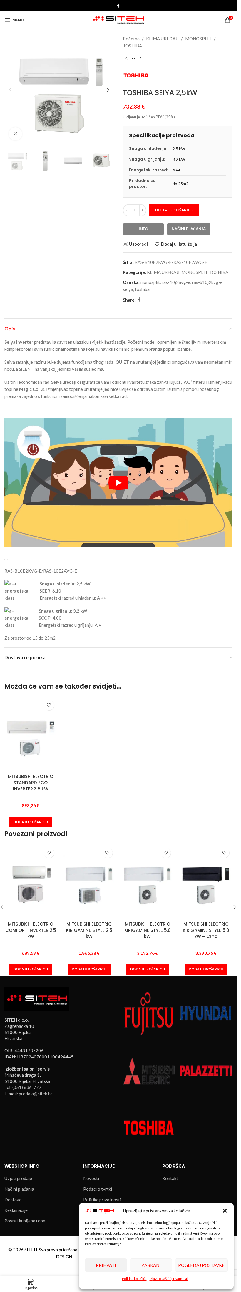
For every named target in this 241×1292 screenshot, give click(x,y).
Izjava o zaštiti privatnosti (169, 1278)
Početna (131, 38)
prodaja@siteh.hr (35, 1093)
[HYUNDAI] (206, 1013)
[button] (225, 1211)
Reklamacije (16, 1210)
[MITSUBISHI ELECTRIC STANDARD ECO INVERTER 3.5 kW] (30, 733)
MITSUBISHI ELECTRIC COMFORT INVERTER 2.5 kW (30, 930)
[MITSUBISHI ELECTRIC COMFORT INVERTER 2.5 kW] (30, 881)
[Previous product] (126, 58)
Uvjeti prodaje (18, 1178)
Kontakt (170, 1178)
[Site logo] (118, 19)
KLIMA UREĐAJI (162, 38)
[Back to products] (133, 58)
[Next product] (140, 58)
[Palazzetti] (206, 1070)
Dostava (12, 1199)
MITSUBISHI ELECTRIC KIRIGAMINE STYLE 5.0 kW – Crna (206, 930)
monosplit (150, 282)
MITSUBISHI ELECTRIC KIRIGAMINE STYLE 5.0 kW (147, 930)
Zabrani (151, 1265)
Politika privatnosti (102, 1199)
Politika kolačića (134, 1278)
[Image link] (36, 998)
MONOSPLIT (198, 38)
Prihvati (106, 1265)
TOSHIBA (132, 45)
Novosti (91, 1178)
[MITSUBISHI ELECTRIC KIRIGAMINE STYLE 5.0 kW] (147, 881)
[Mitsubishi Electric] (149, 1070)
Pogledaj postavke (201, 1265)
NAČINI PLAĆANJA (189, 228)
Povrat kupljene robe (24, 1220)
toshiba (142, 289)
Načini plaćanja (19, 1189)
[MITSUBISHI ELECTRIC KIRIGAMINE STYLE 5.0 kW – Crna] (206, 881)
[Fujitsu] (149, 1013)
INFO (143, 228)
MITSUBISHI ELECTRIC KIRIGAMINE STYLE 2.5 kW (89, 930)
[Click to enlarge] (15, 133)
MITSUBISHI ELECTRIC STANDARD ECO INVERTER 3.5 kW (30, 782)
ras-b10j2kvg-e (207, 282)
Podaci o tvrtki (97, 1189)
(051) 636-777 (26, 1087)
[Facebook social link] (118, 6)
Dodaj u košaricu (174, 210)
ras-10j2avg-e (176, 282)
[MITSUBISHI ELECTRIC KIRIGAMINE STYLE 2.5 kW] (89, 881)
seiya (128, 289)
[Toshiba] (149, 1127)
